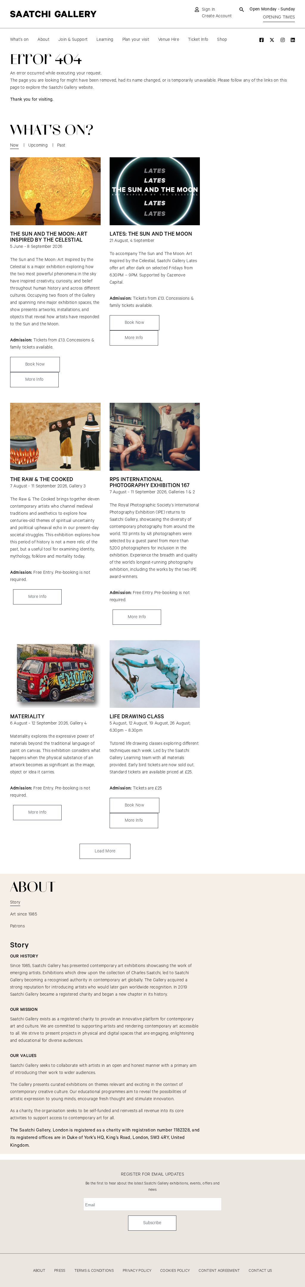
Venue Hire (168, 39)
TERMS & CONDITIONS (94, 1271)
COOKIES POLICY (175, 1271)
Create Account (217, 16)
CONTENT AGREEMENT (219, 1271)
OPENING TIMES (279, 17)
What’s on (19, 39)
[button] (105, 851)
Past (61, 145)
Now (14, 145)
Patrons (17, 926)
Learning (105, 39)
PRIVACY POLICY (137, 1271)
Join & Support (73, 39)
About (43, 39)
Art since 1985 (23, 914)
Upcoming (38, 145)
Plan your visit (136, 39)
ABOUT (39, 1271)
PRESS (60, 1271)
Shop (222, 39)
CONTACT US (260, 1271)
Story (15, 902)
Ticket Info (198, 39)
